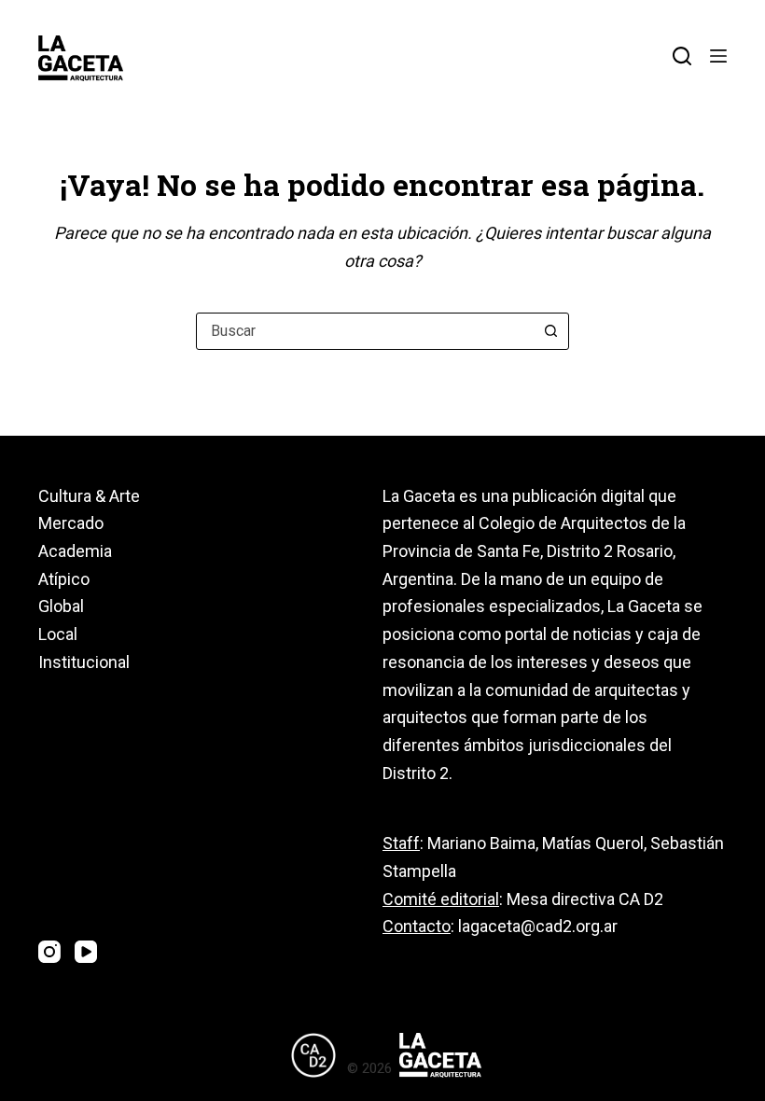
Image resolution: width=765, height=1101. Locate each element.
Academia (75, 551)
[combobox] (365, 331)
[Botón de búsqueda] (550, 331)
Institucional (84, 662)
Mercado (71, 523)
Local (57, 634)
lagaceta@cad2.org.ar (538, 926)
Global (61, 606)
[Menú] (718, 56)
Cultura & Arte (89, 496)
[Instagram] (49, 952)
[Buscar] (682, 56)
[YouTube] (86, 952)
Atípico (64, 579)
